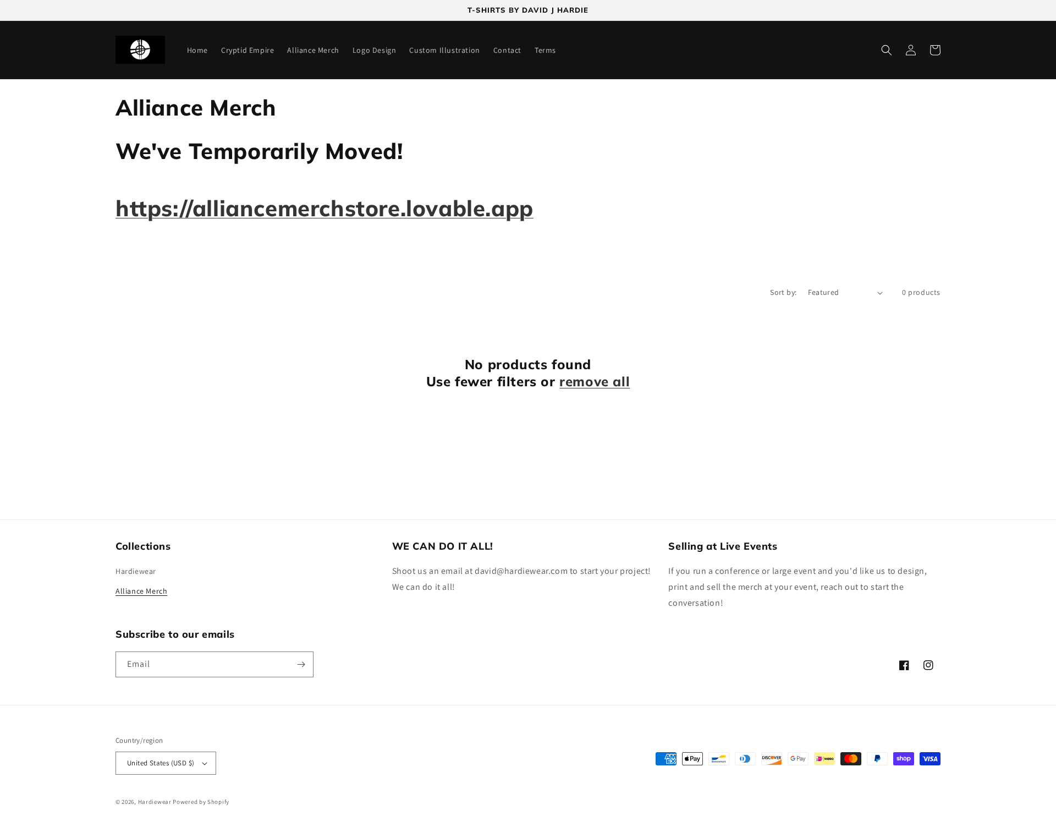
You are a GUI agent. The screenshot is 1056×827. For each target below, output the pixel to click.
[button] (887, 50)
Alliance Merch (141, 591)
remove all (594, 381)
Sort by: (783, 292)
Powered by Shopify (201, 802)
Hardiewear (136, 571)
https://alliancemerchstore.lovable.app (325, 208)
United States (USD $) (160, 763)
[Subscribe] (301, 664)
